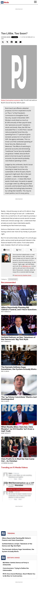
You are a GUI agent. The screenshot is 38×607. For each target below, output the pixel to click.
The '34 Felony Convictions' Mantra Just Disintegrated (19, 398)
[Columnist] (7, 258)
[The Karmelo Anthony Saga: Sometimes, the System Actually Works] (19, 355)
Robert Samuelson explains (10, 100)
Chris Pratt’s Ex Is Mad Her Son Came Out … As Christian (17, 460)
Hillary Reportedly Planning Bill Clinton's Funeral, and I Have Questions (19, 308)
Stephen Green (6, 37)
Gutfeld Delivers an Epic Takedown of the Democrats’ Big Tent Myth (18, 338)
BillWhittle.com (26, 266)
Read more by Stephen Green (22, 275)
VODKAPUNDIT (12, 279)
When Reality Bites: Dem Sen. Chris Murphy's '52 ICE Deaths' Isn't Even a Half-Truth (17, 429)
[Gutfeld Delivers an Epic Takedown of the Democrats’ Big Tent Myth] (19, 325)
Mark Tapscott (6, 433)
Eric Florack (5, 371)
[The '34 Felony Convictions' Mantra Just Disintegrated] (19, 385)
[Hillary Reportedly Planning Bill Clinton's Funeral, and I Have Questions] (19, 295)
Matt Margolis (6, 311)
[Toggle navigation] (35, 2)
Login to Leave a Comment (19, 489)
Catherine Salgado (7, 463)
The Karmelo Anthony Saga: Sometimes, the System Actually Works (19, 368)
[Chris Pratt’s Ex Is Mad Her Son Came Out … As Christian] (19, 447)
